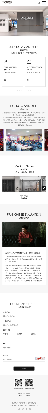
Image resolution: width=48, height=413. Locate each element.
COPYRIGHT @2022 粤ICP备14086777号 (24, 405)
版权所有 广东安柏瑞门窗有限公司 (24, 403)
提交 (24, 368)
